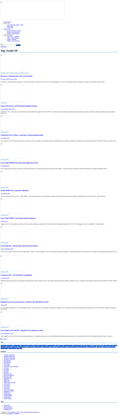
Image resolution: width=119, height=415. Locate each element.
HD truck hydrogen (15, 73)
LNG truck (7, 388)
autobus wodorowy (42, 345)
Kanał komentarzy (8, 408)
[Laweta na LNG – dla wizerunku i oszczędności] (59, 263)
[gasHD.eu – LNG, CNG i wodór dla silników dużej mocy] (33, 19)
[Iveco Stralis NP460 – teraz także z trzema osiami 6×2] (59, 206)
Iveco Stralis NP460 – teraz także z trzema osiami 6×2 (18, 218)
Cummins (88, 345)
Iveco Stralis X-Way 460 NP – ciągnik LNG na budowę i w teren (22, 330)
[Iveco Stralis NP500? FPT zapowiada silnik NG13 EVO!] (59, 151)
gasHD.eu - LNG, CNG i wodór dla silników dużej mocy (25, 412)
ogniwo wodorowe (38, 347)
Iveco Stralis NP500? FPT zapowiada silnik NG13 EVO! (19, 163)
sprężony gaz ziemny (82, 347)
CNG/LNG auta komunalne (11, 366)
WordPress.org (7, 409)
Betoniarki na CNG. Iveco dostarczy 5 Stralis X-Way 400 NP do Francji (24, 302)
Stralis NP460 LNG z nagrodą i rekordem (14, 190)
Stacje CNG (10, 27)
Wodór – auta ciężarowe (13, 32)
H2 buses (6, 368)
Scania (52, 347)
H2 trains (6, 371)
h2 (91, 345)
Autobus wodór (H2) (9, 354)
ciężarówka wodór (77, 345)
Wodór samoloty (8, 395)
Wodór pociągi (7, 394)
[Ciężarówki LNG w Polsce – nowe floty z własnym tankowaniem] (59, 123)
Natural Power (14, 347)
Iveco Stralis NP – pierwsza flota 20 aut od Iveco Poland (19, 246)
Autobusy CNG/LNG (9, 357)
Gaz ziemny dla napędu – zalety (15, 24)
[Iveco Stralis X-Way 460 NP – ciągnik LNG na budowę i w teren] (59, 318)
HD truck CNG (5, 73)
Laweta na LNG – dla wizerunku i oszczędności (16, 275)
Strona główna (7, 22)
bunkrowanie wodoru (68, 345)
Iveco (95, 345)
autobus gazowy (16, 345)
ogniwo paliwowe (22, 347)
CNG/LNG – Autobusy (13, 36)
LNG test (108, 345)
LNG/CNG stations (9, 389)
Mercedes (115, 345)
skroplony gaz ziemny (62, 347)
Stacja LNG (105, 347)
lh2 (100, 345)
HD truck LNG (25, 73)
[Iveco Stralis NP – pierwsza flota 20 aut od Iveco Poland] (59, 234)
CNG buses (7, 363)
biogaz (57, 345)
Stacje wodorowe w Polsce (14, 30)
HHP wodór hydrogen (9, 382)
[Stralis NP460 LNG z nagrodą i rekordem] (59, 179)
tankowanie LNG (4, 348)
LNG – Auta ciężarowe (13, 38)
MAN (111, 345)
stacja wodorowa (111, 347)
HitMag (17, 413)
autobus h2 (30, 345)
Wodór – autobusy (12, 39)
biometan (61, 345)
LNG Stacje (4, 102)
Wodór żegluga (8, 398)
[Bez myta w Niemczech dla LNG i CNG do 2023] (59, 63)
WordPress (10, 413)
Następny (5, 339)
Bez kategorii (7, 360)
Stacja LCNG (99, 347)
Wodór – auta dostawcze (13, 33)
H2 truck (6, 372)
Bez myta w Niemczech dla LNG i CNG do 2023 (16, 76)
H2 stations (7, 369)
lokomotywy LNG (8, 391)
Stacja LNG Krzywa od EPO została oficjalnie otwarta (19, 106)
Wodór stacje (7, 397)
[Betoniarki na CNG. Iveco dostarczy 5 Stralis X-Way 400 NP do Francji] (59, 290)
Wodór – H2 (7, 29)
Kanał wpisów (7, 406)
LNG (102, 345)
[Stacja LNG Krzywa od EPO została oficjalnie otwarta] (59, 93)
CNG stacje (7, 365)
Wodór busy (7, 392)
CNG (82, 345)
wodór (17, 348)
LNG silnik (7, 384)
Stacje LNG (10, 26)
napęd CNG (3, 347)
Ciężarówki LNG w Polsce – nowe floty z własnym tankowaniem (22, 135)
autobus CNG (4, 345)
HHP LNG (7, 379)
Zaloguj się (7, 405)
